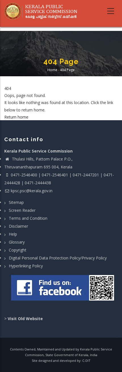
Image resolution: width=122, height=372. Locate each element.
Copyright (17, 250)
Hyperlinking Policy (26, 266)
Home (52, 69)
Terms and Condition (28, 218)
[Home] (42, 11)
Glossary (17, 242)
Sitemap (16, 202)
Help (13, 234)
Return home (16, 117)
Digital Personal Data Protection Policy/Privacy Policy (58, 258)
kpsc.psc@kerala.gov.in (31, 190)
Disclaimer (18, 226)
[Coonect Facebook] (63, 290)
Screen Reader (22, 210)
